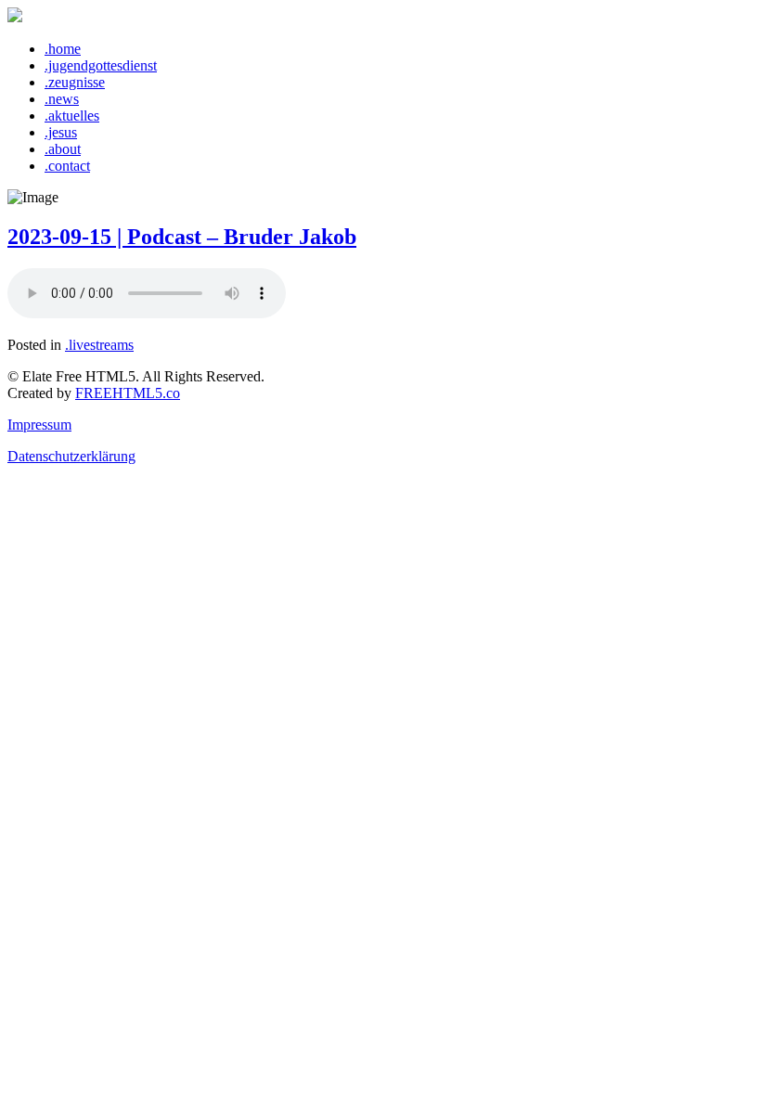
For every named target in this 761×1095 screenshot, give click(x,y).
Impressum (39, 424)
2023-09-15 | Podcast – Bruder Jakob (181, 237)
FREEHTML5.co (127, 393)
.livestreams (99, 345)
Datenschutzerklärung (71, 456)
